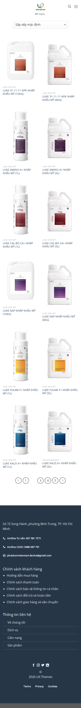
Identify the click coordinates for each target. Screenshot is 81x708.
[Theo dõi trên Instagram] (38, 665)
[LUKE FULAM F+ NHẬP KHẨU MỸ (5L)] (60, 356)
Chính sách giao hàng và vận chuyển (32, 602)
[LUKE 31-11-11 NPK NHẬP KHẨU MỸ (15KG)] (21, 60)
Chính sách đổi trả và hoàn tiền (29, 595)
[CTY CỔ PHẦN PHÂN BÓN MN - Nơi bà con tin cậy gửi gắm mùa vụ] (40, 6)
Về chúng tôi (16, 622)
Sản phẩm (15, 645)
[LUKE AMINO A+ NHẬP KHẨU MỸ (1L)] (21, 136)
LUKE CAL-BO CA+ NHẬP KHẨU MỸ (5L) (57, 245)
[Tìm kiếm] (69, 6)
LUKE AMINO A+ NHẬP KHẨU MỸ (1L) (17, 171)
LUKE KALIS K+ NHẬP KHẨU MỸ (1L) (20, 465)
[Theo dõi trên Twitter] (42, 665)
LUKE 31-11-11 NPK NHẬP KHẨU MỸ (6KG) (58, 98)
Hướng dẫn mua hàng (22, 575)
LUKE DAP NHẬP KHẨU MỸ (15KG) (19, 312)
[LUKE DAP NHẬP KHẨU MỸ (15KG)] (21, 280)
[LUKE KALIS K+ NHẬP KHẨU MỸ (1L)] (21, 430)
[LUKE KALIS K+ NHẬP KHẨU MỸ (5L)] (60, 430)
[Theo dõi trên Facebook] (33, 665)
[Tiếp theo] (62, 480)
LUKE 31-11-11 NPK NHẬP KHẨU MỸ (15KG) (19, 92)
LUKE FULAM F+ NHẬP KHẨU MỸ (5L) (60, 391)
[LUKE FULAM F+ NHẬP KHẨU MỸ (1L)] (21, 357)
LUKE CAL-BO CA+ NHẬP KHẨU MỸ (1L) (18, 245)
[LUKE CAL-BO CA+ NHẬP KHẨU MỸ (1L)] (21, 210)
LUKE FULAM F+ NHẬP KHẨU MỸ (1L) (20, 391)
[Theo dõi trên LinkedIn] (47, 665)
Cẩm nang (15, 638)
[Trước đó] (18, 480)
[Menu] (76, 6)
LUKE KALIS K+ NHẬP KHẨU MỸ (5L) (59, 465)
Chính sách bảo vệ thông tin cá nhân (32, 589)
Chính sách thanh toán (23, 582)
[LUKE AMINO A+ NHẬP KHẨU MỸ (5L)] (60, 136)
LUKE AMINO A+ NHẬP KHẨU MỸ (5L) (56, 171)
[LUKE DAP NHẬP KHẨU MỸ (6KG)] (60, 283)
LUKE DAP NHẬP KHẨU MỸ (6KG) (58, 318)
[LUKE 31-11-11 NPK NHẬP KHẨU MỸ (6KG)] (60, 63)
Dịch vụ (13, 630)
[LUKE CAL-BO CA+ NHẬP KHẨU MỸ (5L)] (60, 210)
